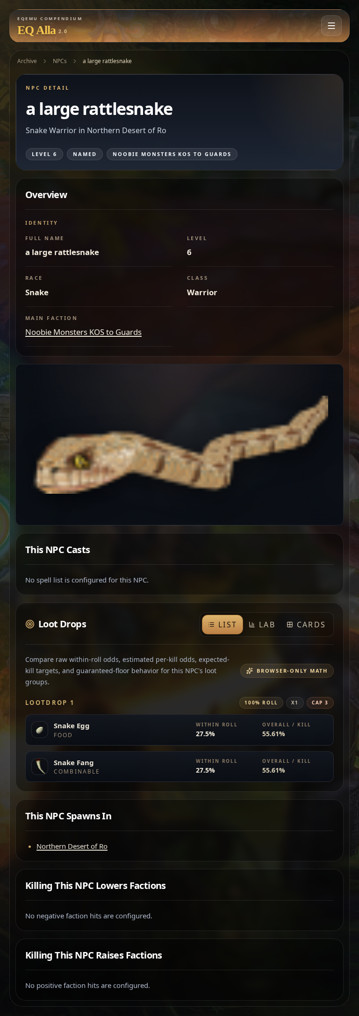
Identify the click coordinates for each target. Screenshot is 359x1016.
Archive (27, 61)
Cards (311, 624)
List (227, 624)
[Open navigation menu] (331, 25)
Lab (267, 624)
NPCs (60, 61)
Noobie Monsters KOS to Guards (83, 332)
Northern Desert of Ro (72, 846)
